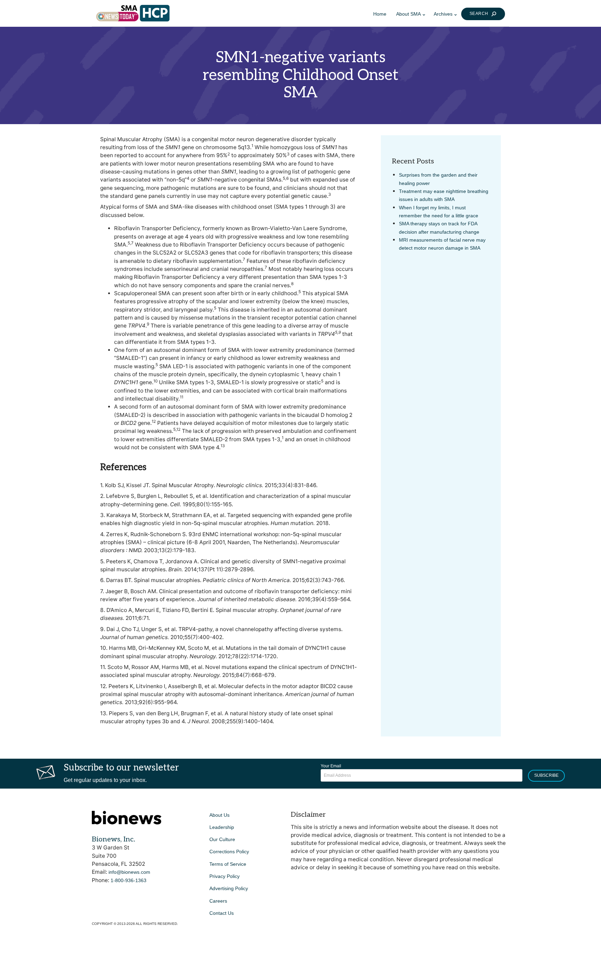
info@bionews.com (129, 872)
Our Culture (222, 839)
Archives (443, 14)
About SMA (408, 14)
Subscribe (546, 775)
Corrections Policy (229, 851)
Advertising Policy (228, 888)
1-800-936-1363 (128, 880)
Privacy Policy (224, 876)
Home (379, 14)
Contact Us (221, 913)
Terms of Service (227, 864)
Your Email (331, 766)
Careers (218, 901)
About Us (219, 815)
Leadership (221, 827)
